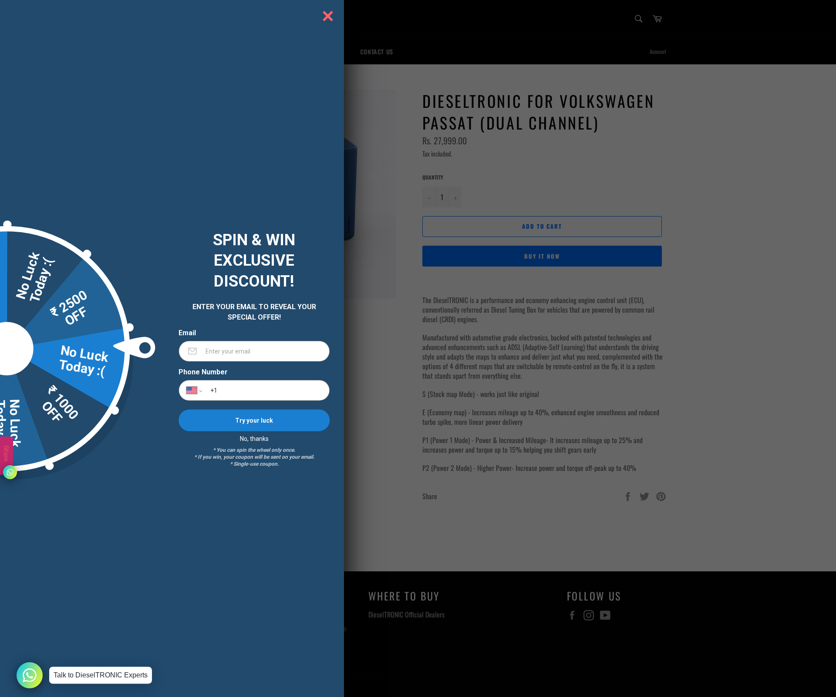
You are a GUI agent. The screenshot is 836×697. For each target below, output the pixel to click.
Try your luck (254, 420)
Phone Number (203, 372)
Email (187, 333)
